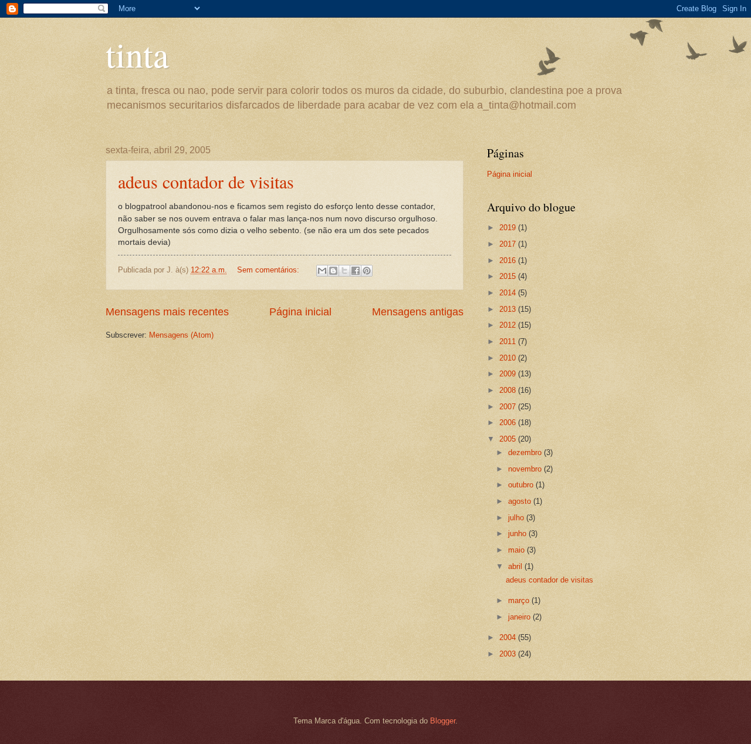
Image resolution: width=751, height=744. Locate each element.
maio (517, 550)
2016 (508, 260)
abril (516, 566)
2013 (508, 309)
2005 (508, 439)
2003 (508, 653)
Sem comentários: (269, 269)
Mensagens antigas (418, 312)
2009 (508, 373)
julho (517, 517)
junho (518, 533)
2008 (508, 390)
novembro (526, 468)
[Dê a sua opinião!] (333, 271)
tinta (137, 54)
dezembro (526, 452)
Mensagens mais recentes (167, 312)
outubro (522, 484)
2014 (508, 292)
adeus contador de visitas (206, 181)
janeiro (520, 616)
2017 (508, 244)
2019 (508, 227)
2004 (508, 637)
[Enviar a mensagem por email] (322, 271)
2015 (508, 276)
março (520, 600)
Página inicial (300, 312)
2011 (508, 341)
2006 (508, 422)
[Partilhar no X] (344, 271)
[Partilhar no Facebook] (355, 271)
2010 (508, 358)
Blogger (442, 720)
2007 (508, 406)
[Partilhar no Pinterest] (367, 271)
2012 (508, 325)
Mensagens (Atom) (181, 335)
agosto (520, 501)
